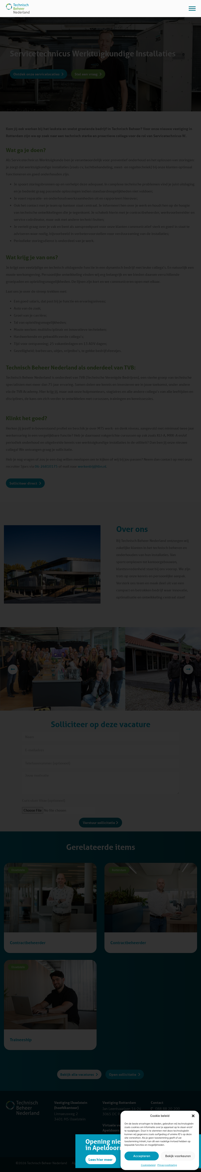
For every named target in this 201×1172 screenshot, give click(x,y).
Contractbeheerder (28, 942)
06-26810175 (46, 466)
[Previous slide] (13, 669)
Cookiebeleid (148, 1165)
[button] (193, 1116)
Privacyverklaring (167, 1165)
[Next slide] (188, 669)
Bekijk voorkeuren (178, 1156)
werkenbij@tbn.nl (92, 466)
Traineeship (21, 1039)
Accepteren (141, 1156)
